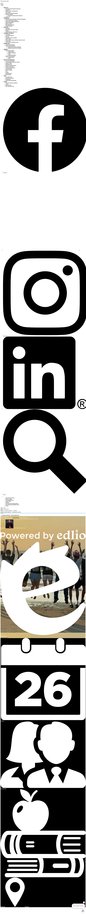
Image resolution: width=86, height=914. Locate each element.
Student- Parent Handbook (11, 65)
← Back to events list (5, 515)
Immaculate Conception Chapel (12, 29)
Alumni (7, 72)
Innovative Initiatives (10, 35)
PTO (6, 71)
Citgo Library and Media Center (12, 42)
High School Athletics (10, 50)
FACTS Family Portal (10, 60)
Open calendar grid (15, 515)
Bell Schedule (8, 74)
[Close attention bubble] (84, 902)
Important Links (9, 64)
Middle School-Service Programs (14, 48)
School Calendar (9, 70)
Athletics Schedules (12, 52)
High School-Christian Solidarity (14, 46)
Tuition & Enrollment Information (12, 21)
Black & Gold (8, 85)
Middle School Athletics (10, 56)
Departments (8, 79)
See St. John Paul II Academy (11, 20)
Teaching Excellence (10, 78)
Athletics (7, 502)
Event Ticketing (9, 68)
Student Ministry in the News (11, 31)
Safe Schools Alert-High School (12, 503)
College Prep (8, 41)
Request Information (10, 22)
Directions (27, 906)
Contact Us (8, 16)
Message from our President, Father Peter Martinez (16, 19)
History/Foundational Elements (12, 13)
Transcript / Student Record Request (15, 15)
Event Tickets (8, 501)
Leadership (8, 9)
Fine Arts (7, 36)
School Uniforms (9, 25)
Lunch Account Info (10, 66)
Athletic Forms (11, 51)
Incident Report (9, 73)
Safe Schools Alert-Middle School (12, 504)
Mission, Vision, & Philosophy (12, 11)
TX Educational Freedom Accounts (13, 62)
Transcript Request (9, 14)
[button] (6, 7)
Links (9, 53)
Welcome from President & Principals (13, 8)
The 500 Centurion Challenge (11, 82)
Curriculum (8, 34)
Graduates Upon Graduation (11, 37)
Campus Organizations (10, 44)
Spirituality (8, 28)
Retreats (7, 30)
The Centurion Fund (10, 86)
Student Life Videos (12, 55)
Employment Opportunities (11, 80)
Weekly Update (9, 63)
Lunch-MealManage (10, 500)
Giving (7, 84)
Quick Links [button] (5, 496)
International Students (10, 24)
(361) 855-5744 (16, 517)
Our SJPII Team (9, 77)
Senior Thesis (8, 38)
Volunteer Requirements (10, 67)
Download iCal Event (16, 512)
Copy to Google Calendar (6, 512)
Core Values (8, 12)
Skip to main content (5, 1)
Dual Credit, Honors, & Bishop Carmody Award (15, 39)
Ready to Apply (9, 23)
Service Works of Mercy (10, 45)
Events (2, 513)
